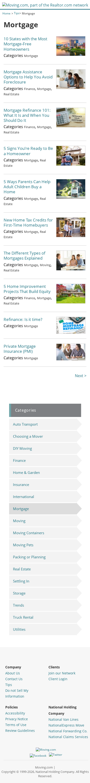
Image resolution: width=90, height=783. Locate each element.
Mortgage (31, 56)
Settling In (21, 581)
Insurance (21, 484)
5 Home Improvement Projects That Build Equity (27, 289)
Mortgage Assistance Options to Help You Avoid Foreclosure (28, 77)
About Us (12, 673)
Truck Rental (23, 617)
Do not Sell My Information (16, 693)
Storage (19, 593)
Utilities (19, 629)
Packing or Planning (29, 556)
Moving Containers (28, 532)
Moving (45, 265)
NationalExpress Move (66, 725)
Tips (8, 684)
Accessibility (15, 713)
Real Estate (11, 94)
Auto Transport (25, 424)
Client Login (57, 679)
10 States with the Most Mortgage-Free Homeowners (25, 44)
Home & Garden (26, 472)
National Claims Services (68, 736)
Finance (29, 89)
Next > (80, 375)
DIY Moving (22, 448)
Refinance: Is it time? (23, 319)
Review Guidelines (20, 730)
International (23, 496)
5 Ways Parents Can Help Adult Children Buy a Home (27, 187)
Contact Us (14, 679)
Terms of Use (15, 724)
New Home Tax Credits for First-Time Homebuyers (28, 222)
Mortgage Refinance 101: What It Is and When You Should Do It (27, 115)
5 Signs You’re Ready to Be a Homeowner (28, 151)
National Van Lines (63, 719)
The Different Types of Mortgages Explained (24, 255)
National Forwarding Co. (67, 731)
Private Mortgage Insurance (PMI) (20, 348)
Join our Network (61, 673)
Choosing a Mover (28, 436)
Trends (18, 605)
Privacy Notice (16, 719)
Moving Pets (23, 544)
